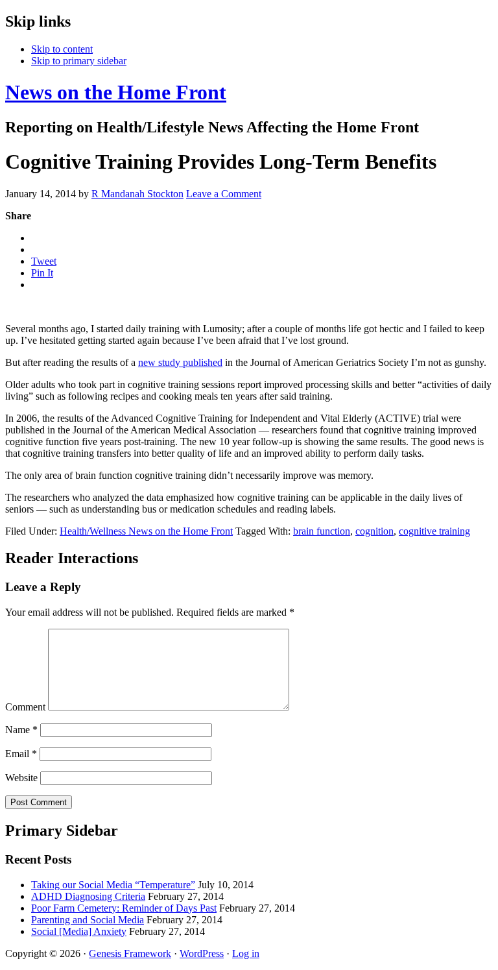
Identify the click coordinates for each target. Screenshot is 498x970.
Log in (245, 953)
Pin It (42, 272)
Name (21, 729)
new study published (180, 362)
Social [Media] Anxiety (78, 931)
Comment (25, 706)
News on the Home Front (115, 92)
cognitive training (434, 531)
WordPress (202, 953)
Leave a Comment (223, 193)
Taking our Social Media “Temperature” (113, 884)
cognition (374, 531)
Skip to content (62, 49)
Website (21, 777)
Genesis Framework (130, 953)
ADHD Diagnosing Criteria (88, 896)
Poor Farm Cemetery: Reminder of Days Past (124, 908)
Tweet (43, 261)
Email (21, 753)
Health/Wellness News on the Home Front (146, 531)
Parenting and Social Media (87, 919)
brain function (321, 531)
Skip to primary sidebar (78, 60)
